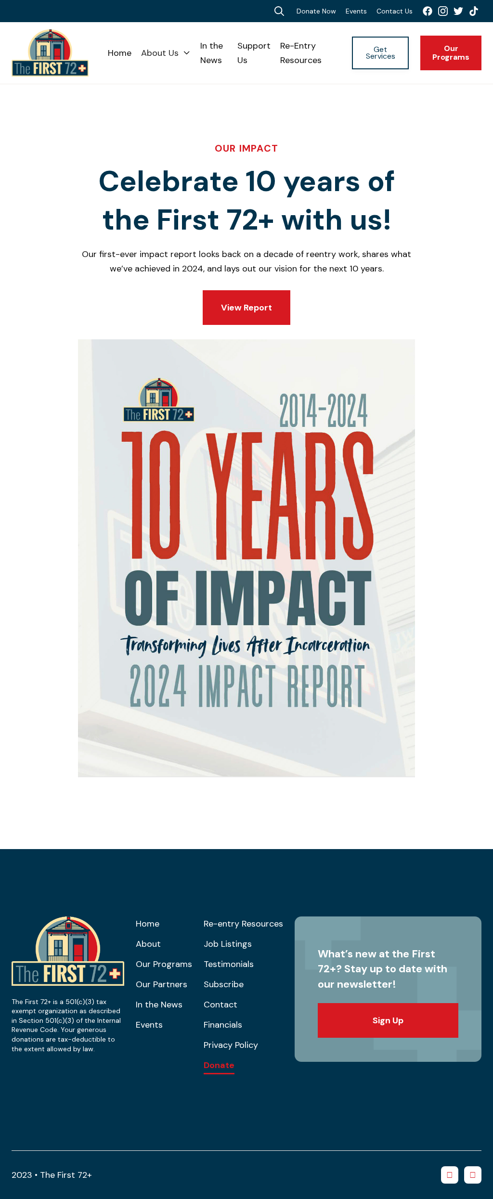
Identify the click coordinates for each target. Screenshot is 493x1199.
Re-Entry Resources (301, 53)
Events (356, 11)
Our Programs (450, 52)
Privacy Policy (231, 1045)
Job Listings (228, 944)
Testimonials (229, 964)
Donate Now (316, 11)
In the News (211, 53)
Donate (219, 1065)
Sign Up (388, 1020)
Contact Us (394, 11)
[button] (166, 53)
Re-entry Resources (243, 923)
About (148, 944)
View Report (246, 307)
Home (119, 53)
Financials (223, 1025)
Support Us (254, 53)
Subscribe (224, 984)
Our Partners (161, 984)
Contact (220, 1004)
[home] (60, 53)
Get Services (380, 52)
